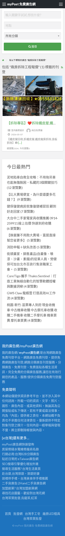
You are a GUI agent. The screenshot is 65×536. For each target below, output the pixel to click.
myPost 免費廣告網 (21, 4)
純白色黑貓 (37, 130)
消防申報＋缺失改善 (21, 247)
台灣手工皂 (32, 514)
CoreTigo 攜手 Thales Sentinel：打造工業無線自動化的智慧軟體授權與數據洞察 (31, 281)
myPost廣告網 (12, 444)
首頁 (8, 514)
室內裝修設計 (17, 130)
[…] (20, 142)
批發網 (18, 514)
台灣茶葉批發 (11, 498)
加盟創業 (28, 488)
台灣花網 (39, 493)
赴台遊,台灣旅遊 (13, 473)
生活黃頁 (34, 469)
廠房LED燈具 (51, 514)
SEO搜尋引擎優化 (14, 464)
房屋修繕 (8, 449)
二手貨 (31, 483)
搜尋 (34, 46)
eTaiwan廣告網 (28, 459)
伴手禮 (37, 478)
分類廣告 (33, 454)
